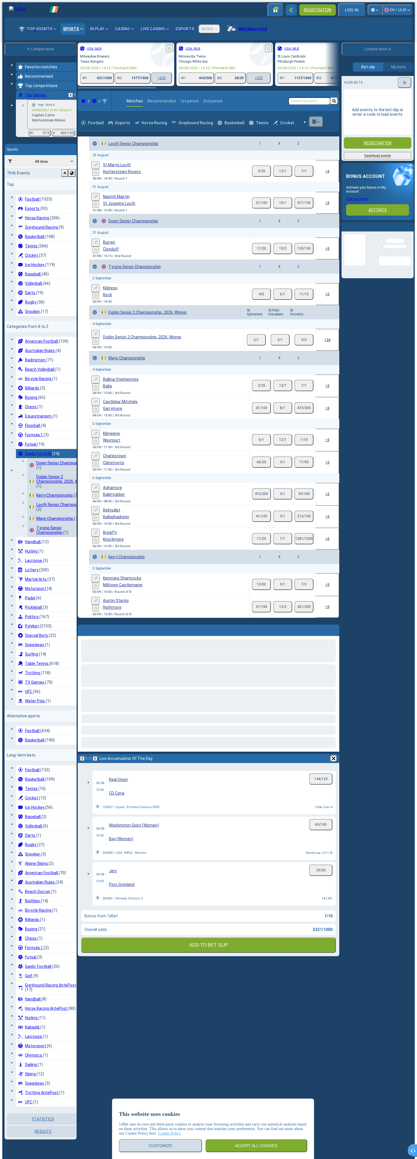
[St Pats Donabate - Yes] (280, 339)
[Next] (97, 629)
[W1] (261, 171)
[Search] (334, 101)
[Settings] (375, 10)
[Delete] (333, 629)
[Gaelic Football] (94, 101)
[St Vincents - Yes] (303, 339)
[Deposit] (291, 10)
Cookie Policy (169, 1133)
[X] (282, 171)
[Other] (316, 121)
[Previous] (70, 95)
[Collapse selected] (64, 173)
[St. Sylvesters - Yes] (256, 339)
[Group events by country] (71, 173)
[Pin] (95, 165)
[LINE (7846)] (83, 101)
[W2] (303, 171)
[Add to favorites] (169, 48)
